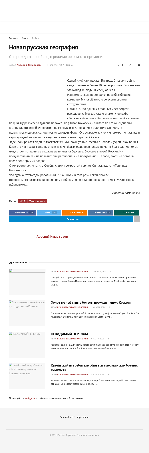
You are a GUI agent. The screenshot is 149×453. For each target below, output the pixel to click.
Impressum (82, 417)
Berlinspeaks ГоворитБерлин (72, 272)
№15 (22, 201)
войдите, (30, 398)
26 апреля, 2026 (98, 272)
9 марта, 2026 (97, 339)
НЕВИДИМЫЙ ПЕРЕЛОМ (69, 334)
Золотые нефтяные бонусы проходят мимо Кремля (90, 302)
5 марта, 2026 (97, 375)
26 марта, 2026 (98, 307)
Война (35, 38)
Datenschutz (66, 417)
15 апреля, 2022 (55, 65)
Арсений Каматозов (29, 65)
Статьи (24, 38)
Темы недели (37, 201)
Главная (13, 38)
